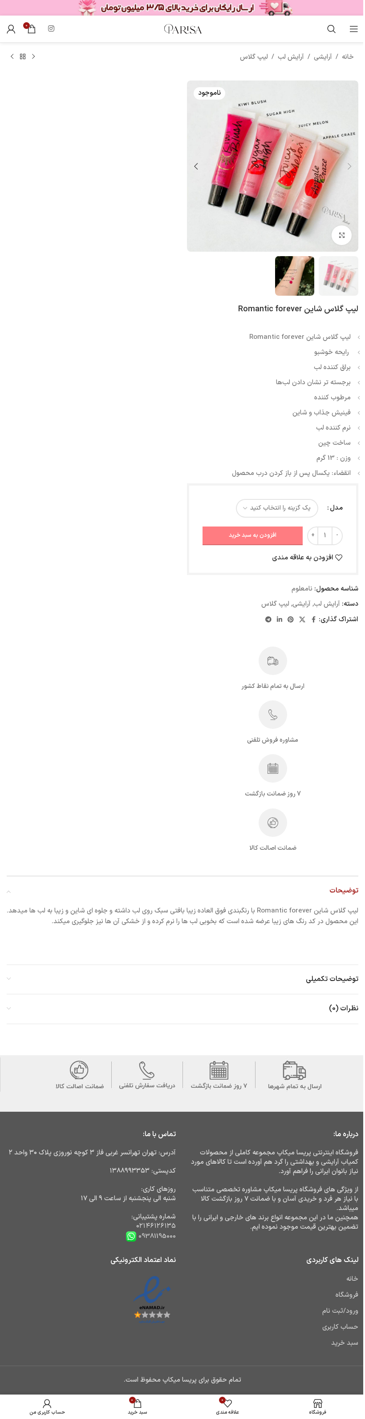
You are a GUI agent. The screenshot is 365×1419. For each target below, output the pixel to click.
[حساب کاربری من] (11, 29)
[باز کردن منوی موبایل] (354, 29)
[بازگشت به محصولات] (22, 57)
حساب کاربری (340, 1327)
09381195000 (156, 1236)
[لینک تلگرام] (268, 620)
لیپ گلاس (254, 57)
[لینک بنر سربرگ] (182, 8)
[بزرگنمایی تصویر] (342, 235)
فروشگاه (347, 1295)
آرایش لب (291, 57)
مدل (336, 508)
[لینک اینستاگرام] (51, 29)
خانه (348, 57)
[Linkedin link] (279, 620)
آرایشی (323, 57)
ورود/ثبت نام (340, 1311)
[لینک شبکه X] (302, 620)
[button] (349, 166)
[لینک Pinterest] (290, 620)
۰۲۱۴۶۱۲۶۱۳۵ (156, 1226)
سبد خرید (344, 1343)
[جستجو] (332, 29)
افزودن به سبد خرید (252, 535)
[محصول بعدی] (12, 57)
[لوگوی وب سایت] (182, 29)
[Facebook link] (313, 620)
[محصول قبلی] (33, 57)
